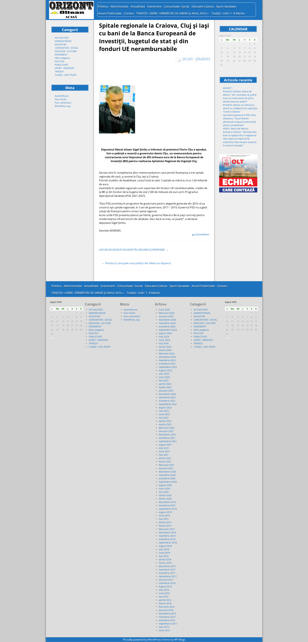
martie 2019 (165, 525)
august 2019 (165, 512)
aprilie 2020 (165, 495)
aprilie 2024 (165, 346)
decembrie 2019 (167, 502)
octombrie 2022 (167, 400)
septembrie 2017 (168, 576)
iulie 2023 (164, 373)
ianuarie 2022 (166, 431)
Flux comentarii (63, 102)
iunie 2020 (164, 488)
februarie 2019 (167, 529)
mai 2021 (163, 454)
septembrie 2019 (168, 508)
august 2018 (165, 545)
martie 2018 (165, 562)
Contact (129, 13)
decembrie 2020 (167, 471)
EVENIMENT (61, 54)
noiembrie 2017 (167, 569)
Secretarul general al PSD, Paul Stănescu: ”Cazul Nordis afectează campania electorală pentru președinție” (239, 120)
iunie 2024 (164, 339)
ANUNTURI (60, 44)
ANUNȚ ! (227, 88)
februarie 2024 (167, 353)
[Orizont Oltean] (71, 10)
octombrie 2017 (167, 572)
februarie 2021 (167, 464)
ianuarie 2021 (166, 468)
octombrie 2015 (167, 620)
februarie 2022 (167, 427)
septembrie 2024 (168, 329)
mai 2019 (163, 518)
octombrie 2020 (167, 478)
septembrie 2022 (168, 404)
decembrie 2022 (167, 394)
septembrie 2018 (168, 542)
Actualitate (138, 6)
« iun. (221, 68)
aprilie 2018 (165, 559)
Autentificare (61, 95)
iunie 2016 (164, 593)
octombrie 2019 (167, 505)
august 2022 (165, 407)
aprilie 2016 (165, 599)
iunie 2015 (164, 630)
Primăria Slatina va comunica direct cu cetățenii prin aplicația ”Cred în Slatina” (240, 108)
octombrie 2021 (167, 437)
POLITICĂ (59, 61)
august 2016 (165, 586)
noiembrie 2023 (167, 360)
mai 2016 (163, 596)
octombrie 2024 (167, 326)
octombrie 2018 (167, 539)
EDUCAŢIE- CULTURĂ (66, 51)
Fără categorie (62, 57)
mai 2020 (163, 491)
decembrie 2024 (167, 319)
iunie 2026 (164, 309)
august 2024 (165, 333)
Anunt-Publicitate (109, 13)
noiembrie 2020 (167, 475)
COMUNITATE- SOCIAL (66, 47)
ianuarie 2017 (166, 579)
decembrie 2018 (167, 532)
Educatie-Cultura (203, 6)
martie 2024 (165, 350)
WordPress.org (62, 106)
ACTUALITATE (62, 37)
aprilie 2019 (165, 522)
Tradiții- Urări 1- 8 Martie (227, 13)
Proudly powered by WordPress (142, 639)
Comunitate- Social (176, 6)
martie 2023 (165, 387)
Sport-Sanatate (226, 6)
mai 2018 (163, 556)
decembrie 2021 (167, 434)
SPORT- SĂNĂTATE (64, 68)
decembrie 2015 (167, 613)
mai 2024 (163, 343)
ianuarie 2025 (166, 316)
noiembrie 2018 (167, 535)
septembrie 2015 (168, 623)
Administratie (119, 6)
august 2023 (165, 370)
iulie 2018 (164, 549)
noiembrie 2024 (167, 323)
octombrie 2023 (167, 363)
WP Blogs (179, 639)
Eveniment (154, 6)
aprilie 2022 (165, 421)
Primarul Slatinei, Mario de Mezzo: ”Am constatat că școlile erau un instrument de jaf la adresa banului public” (240, 96)
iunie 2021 (164, 451)
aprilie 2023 (165, 383)
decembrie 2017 (167, 566)
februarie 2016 (167, 606)
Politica (103, 6)
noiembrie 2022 (167, 397)
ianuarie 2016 (166, 610)
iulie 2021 (164, 448)
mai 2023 (163, 380)
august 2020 (165, 485)
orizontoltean (201, 234)
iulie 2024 (164, 336)
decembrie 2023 (167, 356)
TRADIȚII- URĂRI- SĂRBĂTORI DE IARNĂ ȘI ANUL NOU (171, 13)
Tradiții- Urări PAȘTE (66, 74)
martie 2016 (165, 603)
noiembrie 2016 (167, 583)
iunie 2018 (164, 552)
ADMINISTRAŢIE (63, 41)
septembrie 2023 (168, 367)
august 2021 (165, 444)
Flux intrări (60, 99)
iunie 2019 (164, 515)
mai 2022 (163, 417)
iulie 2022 (164, 410)
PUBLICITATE (61, 64)
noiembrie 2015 (167, 616)
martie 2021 (165, 461)
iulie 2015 (164, 626)
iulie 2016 (164, 589)
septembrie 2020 (168, 481)
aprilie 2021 (165, 458)
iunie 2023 (164, 377)
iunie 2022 (164, 414)
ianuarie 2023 (166, 390)
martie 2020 (165, 498)
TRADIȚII (59, 71)
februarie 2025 (167, 312)
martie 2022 (165, 424)
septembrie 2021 (168, 441)
